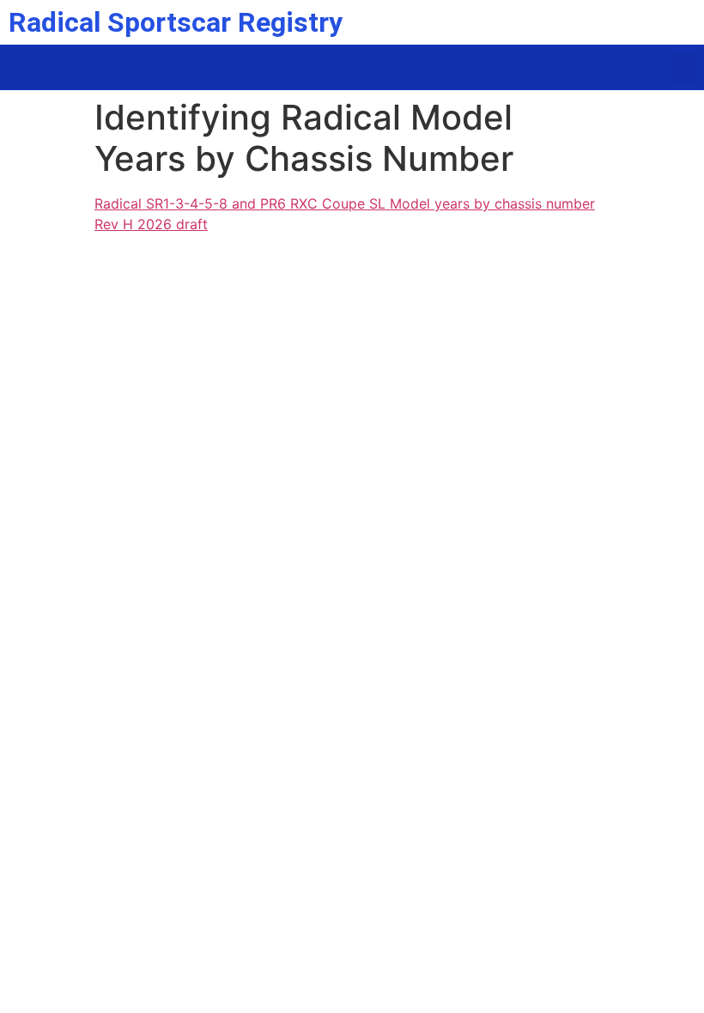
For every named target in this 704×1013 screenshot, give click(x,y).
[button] (683, 67)
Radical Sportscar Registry (176, 22)
